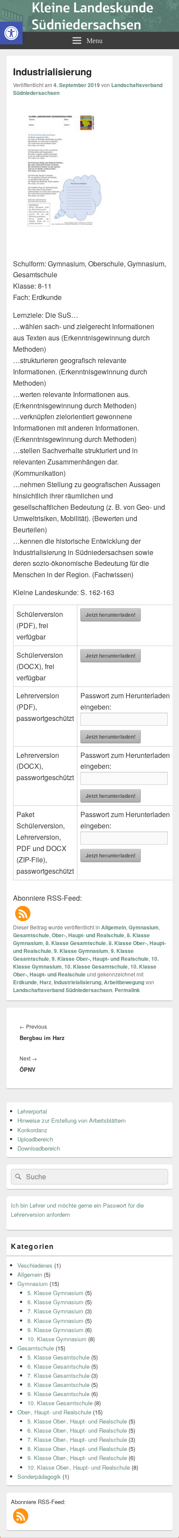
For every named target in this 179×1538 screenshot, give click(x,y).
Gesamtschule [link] (31, 935)
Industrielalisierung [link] (77, 982)
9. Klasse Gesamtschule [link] (58, 1394)
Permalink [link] (127, 990)
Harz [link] (45, 982)
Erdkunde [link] (25, 982)
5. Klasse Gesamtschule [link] (58, 1357)
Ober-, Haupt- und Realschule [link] (88, 935)
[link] (11, 33)
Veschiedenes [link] (35, 1265)
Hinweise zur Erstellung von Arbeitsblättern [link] (71, 1120)
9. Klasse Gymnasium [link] (81, 951)
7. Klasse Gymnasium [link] (55, 1311)
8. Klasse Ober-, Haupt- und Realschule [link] (77, 1448)
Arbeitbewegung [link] (124, 982)
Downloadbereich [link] (38, 1148)
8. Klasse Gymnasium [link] (55, 1320)
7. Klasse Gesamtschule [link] (58, 1375)
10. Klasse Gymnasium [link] (56, 1339)
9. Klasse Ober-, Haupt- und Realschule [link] (100, 959)
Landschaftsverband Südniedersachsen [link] (62, 990)
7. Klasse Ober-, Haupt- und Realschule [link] (77, 1439)
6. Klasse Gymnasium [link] (55, 1302)
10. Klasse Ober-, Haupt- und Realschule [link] (84, 970)
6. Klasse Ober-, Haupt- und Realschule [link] (77, 1430)
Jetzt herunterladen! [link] (111, 615)
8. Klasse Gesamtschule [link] (76, 943)
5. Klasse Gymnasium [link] (55, 1293)
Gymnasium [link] (144, 927)
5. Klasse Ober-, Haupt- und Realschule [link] (77, 1421)
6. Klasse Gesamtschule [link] (58, 1366)
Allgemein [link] (113, 927)
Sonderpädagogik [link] (39, 1476)
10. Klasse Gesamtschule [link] (96, 966)
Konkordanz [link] (32, 1130)
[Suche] (17, 1177)
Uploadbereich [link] (35, 1139)
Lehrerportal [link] (32, 1111)
